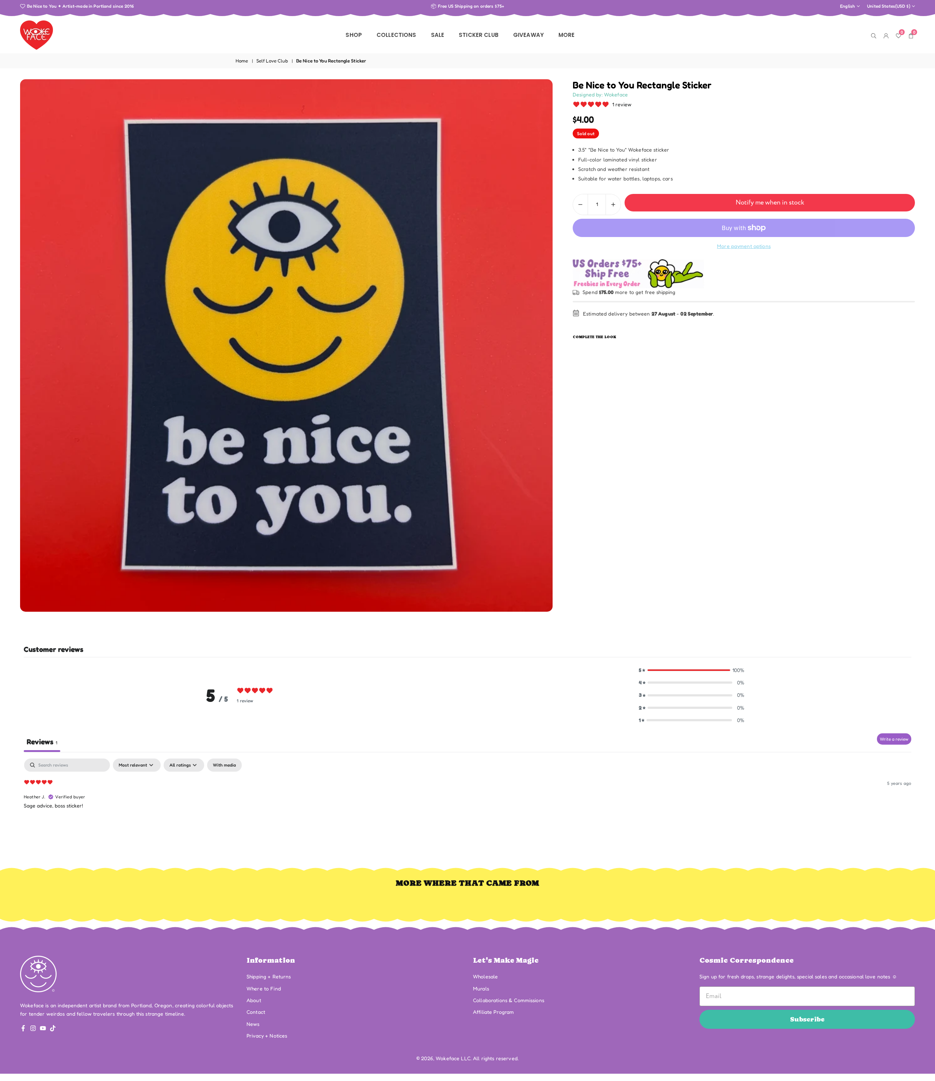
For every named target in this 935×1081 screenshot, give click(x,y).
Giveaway (528, 35)
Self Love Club (272, 61)
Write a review (894, 739)
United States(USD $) (888, 6)
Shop (354, 35)
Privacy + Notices (267, 1035)
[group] (286, 345)
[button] (692, 670)
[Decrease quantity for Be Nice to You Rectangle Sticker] (580, 204)
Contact (256, 1012)
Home (242, 61)
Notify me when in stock (770, 202)
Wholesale (485, 976)
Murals (481, 988)
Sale (437, 35)
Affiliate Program (493, 1012)
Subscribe (807, 1019)
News (253, 1024)
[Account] (886, 35)
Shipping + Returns (269, 976)
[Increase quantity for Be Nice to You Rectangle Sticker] (613, 204)
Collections (396, 35)
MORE (566, 35)
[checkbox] (224, 765)
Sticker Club (479, 35)
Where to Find (264, 988)
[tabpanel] (467, 805)
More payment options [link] (744, 246)
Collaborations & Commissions (508, 1000)
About (254, 1000)
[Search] (873, 35)
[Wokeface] (36, 34)
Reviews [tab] (42, 741)
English (847, 6)
